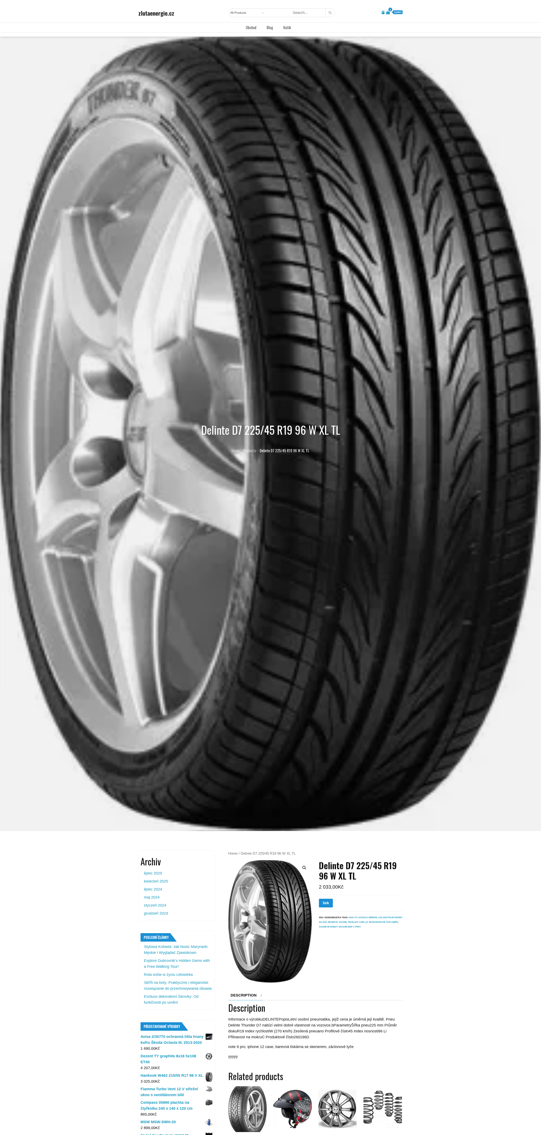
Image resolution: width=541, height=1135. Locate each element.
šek (326, 903)
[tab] (245, 995)
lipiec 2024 (153, 889)
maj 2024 (152, 897)
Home (233, 853)
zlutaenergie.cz (156, 13)
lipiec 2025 (153, 873)
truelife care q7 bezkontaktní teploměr (373, 922)
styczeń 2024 (155, 905)
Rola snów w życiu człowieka (168, 974)
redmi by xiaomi (337, 922)
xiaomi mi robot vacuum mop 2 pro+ (340, 927)
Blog (270, 27)
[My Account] (383, 12)
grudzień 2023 (156, 913)
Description (244, 995)
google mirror (367, 917)
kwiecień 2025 (156, 881)
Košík (287, 27)
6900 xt (353, 917)
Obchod (251, 27)
